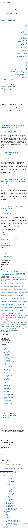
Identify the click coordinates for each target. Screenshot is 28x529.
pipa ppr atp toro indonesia (10, 326)
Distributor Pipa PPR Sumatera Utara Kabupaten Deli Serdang (12, 282)
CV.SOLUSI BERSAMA (9, 468)
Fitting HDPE (7, 356)
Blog (5, 348)
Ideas (5, 367)
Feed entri (6, 255)
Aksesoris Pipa (7, 347)
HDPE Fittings (7, 363)
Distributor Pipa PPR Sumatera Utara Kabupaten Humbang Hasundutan (14, 283)
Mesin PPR (7, 131)
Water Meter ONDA (8, 403)
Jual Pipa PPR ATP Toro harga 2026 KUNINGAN (13, 153)
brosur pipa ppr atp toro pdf (19, 271)
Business (6, 350)
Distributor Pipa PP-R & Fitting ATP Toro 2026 (13, 207)
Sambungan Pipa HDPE (9, 396)
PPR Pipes (6, 391)
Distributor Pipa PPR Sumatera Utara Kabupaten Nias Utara (12, 297)
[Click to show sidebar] (1, 237)
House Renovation (8, 366)
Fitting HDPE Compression (10, 357)
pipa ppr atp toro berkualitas (13, 323)
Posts (5, 390)
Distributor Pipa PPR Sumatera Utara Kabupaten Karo (10, 285)
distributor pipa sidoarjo (9, 315)
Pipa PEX (6, 381)
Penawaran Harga (8, 79)
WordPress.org (7, 258)
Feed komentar (7, 256)
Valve (5, 402)
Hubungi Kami (5, 417)
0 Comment (8, 130)
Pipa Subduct (7, 387)
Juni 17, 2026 (8, 133)
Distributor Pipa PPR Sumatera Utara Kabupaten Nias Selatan (14, 295)
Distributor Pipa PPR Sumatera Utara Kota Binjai (16, 311)
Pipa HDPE (6, 378)
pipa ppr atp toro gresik (20, 324)
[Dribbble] (4, 438)
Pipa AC (6, 373)
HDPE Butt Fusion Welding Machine (12, 361)
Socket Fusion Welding (9, 397)
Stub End (6, 399)
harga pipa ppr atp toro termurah (15, 317)
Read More (4, 148)
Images (6, 369)
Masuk (5, 253)
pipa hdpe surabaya (15, 320)
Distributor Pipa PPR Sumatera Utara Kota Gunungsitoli (11, 313)
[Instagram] (4, 18)
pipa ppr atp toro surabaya (11, 330)
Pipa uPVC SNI (7, 388)
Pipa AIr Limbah (8, 375)
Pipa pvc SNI (7, 385)
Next (7, 236)
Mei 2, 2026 (8, 160)
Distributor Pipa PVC (9, 354)
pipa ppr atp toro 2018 (15, 322)
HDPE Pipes (7, 364)
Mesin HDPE (7, 370)
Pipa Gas (6, 376)
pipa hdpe (5, 319)
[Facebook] (4, 15)
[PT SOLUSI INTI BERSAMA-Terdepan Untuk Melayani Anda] (14, 21)
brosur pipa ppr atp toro (6, 271)
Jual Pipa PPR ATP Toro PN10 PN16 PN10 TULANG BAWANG (14, 180)
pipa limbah (7, 379)
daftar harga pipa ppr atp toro (8, 274)
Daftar (5, 252)
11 (4, 236)
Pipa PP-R (13, 131)
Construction (7, 351)
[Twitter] (4, 17)
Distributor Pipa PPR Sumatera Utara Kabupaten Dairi (14, 280)
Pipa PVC (7, 158)
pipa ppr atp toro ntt (12, 328)
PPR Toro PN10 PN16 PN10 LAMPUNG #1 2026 (12, 126)
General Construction (9, 359)
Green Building (7, 360)
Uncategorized (7, 400)
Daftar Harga (7, 353)
